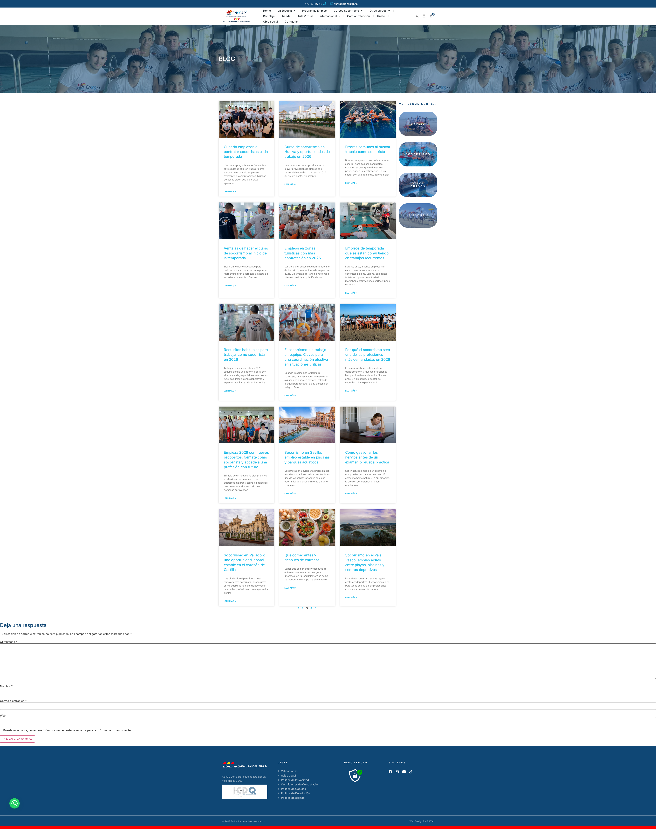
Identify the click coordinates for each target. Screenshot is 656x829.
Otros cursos (378, 10)
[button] (417, 16)
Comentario (8, 641)
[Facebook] (390, 771)
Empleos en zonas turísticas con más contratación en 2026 (302, 253)
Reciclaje (269, 16)
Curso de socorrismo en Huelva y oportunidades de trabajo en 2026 (307, 152)
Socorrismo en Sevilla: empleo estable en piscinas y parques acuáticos (307, 457)
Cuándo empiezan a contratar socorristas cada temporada (246, 152)
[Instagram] (397, 771)
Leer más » (230, 191)
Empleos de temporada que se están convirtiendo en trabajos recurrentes (367, 253)
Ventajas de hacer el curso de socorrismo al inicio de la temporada (246, 253)
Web (3, 715)
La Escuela (285, 10)
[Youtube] (404, 771)
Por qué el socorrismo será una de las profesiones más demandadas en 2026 (367, 355)
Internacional (328, 16)
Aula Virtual (305, 16)
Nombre (6, 686)
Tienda (286, 16)
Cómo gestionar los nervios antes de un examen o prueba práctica (367, 457)
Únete (381, 16)
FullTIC (430, 821)
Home (267, 10)
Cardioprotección (358, 16)
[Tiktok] (411, 771)
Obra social (270, 21)
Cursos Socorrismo (346, 10)
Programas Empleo (314, 10)
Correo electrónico (13, 700)
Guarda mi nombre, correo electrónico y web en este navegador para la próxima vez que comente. (67, 730)
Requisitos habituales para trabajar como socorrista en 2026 (246, 355)
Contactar (291, 21)
